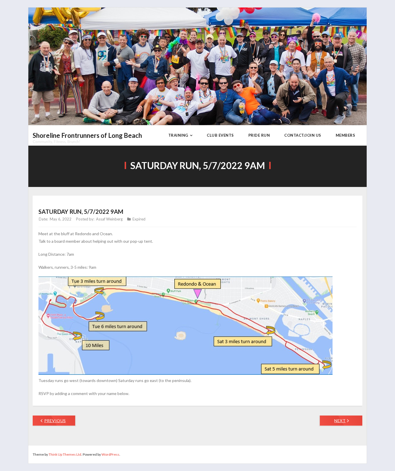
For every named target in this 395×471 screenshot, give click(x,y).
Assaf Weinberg (109, 219)
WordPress (110, 454)
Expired (138, 219)
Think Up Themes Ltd (65, 454)
